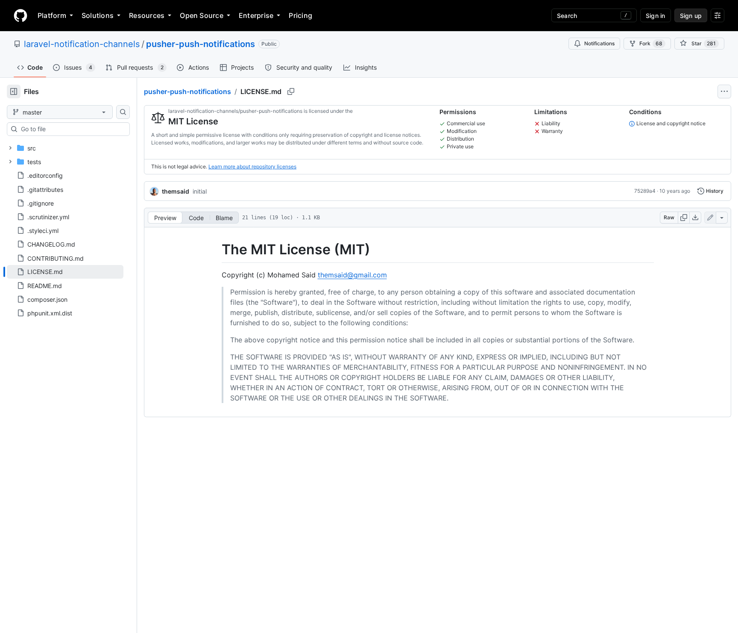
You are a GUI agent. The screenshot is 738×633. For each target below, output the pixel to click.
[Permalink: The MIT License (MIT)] (216, 250)
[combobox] (72, 129)
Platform (52, 15)
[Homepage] (20, 15)
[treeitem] (65, 272)
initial (200, 191)
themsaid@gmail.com (352, 275)
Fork (650, 43)
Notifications (599, 43)
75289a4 (645, 191)
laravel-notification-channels (82, 44)
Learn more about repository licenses (252, 166)
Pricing (300, 15)
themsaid (175, 191)
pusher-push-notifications (200, 44)
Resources (146, 15)
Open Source (201, 15)
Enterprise (256, 15)
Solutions (98, 15)
